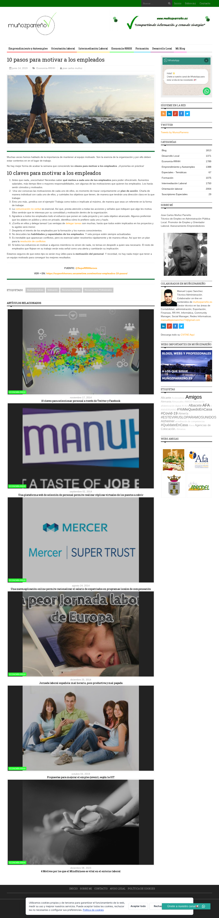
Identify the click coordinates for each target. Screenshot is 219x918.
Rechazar (159, 906)
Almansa (181, 429)
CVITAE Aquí (188, 334)
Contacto (205, 3)
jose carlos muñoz (72, 68)
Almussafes (178, 401)
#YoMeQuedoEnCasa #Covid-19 (186, 411)
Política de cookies (141, 888)
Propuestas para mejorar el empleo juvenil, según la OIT (81, 777)
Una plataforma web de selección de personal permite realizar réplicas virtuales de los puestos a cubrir (80, 494)
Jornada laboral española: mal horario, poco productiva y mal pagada (81, 683)
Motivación (53, 290)
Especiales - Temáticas (186, 172)
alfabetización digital (171, 406)
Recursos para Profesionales (98, 290)
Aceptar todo (138, 906)
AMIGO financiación (194, 401)
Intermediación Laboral (93, 48)
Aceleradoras (178, 398)
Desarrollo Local (162, 48)
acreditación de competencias (190, 421)
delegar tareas (73, 223)
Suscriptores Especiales (186, 194)
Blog (186, 150)
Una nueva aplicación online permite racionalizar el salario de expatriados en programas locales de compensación (81, 589)
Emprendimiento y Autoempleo (28, 48)
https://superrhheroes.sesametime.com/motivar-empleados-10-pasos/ (86, 273)
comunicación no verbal (28, 208)
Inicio (177, 3)
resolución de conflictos (33, 241)
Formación (142, 48)
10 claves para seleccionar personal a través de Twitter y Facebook (80, 400)
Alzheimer (168, 421)
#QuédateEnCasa (174, 425)
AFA (206, 405)
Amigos (193, 397)
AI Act (185, 406)
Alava (191, 425)
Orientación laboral (63, 48)
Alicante (166, 397)
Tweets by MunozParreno (175, 132)
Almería (183, 413)
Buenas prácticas (35, 290)
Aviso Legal (118, 888)
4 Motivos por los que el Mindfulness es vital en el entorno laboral (81, 871)
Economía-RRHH (121, 48)
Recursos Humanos (71, 290)
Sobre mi (190, 3)
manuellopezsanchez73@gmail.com (180, 320)
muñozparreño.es (202, 302)
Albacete (195, 405)
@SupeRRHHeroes (86, 268)
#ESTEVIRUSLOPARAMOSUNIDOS (188, 417)
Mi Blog (180, 48)
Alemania (166, 401)
